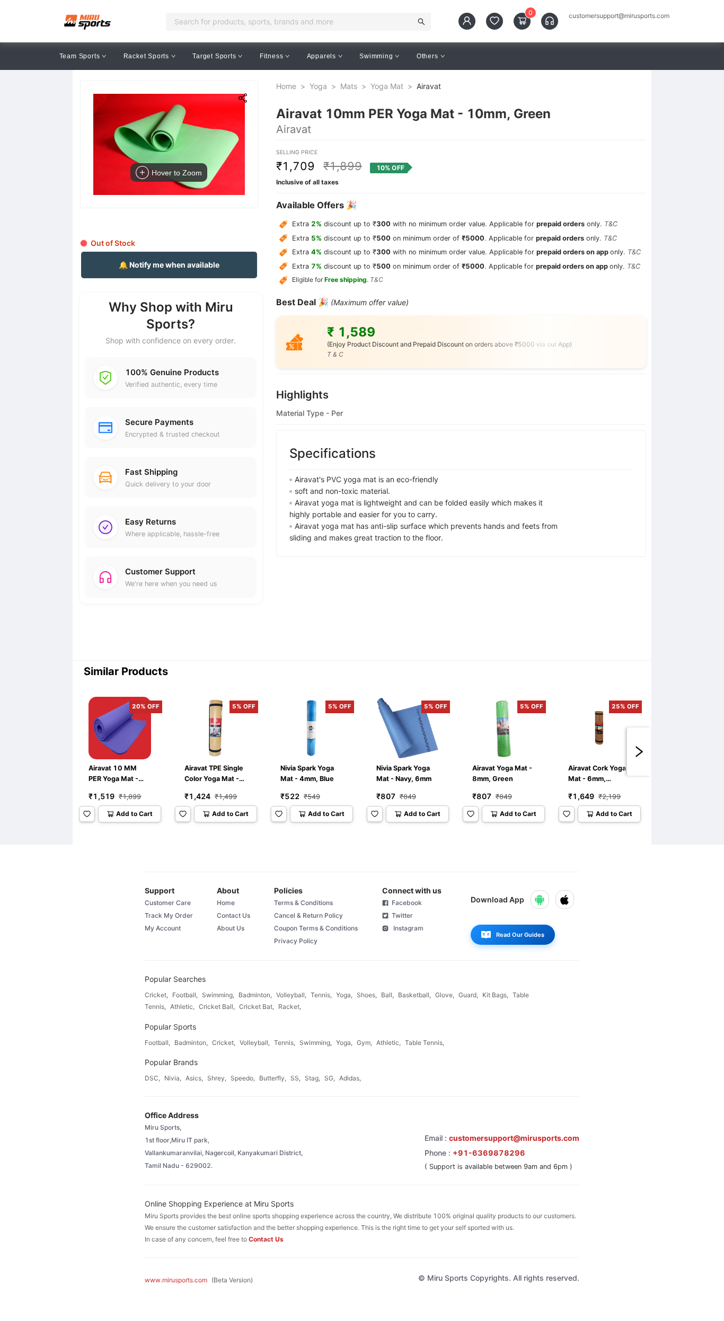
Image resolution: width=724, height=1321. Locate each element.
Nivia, (172, 1078)
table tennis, (424, 1043)
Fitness (272, 56)
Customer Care (168, 903)
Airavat (429, 86)
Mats (348, 86)
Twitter (401, 915)
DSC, (152, 1078)
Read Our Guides (520, 934)
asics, (194, 1078)
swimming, (218, 995)
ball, (387, 995)
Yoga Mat (386, 86)
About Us (230, 928)
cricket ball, (217, 1006)
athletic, (182, 1006)
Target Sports (214, 56)
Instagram (406, 928)
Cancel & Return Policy (308, 915)
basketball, (414, 995)
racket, (289, 1006)
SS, (295, 1078)
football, (185, 995)
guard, (468, 995)
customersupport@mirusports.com (619, 16)
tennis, (321, 995)
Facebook (405, 903)
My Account (163, 928)
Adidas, (350, 1078)
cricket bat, (256, 1006)
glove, (444, 995)
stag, (312, 1078)
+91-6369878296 (489, 1152)
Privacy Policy (295, 941)
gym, (364, 1043)
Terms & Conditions (303, 903)
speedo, (243, 1078)
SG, (329, 1078)
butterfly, (272, 1078)
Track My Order (169, 915)
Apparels (321, 56)
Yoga (318, 86)
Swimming (376, 56)
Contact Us (233, 915)
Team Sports (79, 56)
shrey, (216, 1078)
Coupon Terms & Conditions (316, 928)
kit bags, (495, 995)
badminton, (255, 995)
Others (427, 56)
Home (286, 86)
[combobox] (292, 21)
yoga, (344, 995)
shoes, (367, 995)
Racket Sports (146, 56)
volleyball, (291, 995)
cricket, (156, 995)
